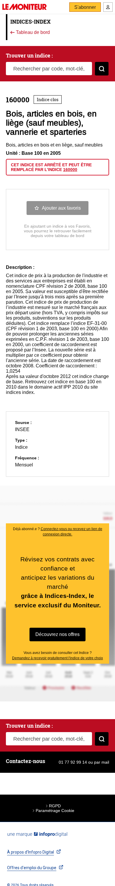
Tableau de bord (32, 32)
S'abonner (85, 7)
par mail (101, 762)
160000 (70, 169)
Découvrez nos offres (57, 634)
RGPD (55, 805)
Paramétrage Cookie (55, 810)
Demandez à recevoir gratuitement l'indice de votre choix (57, 658)
